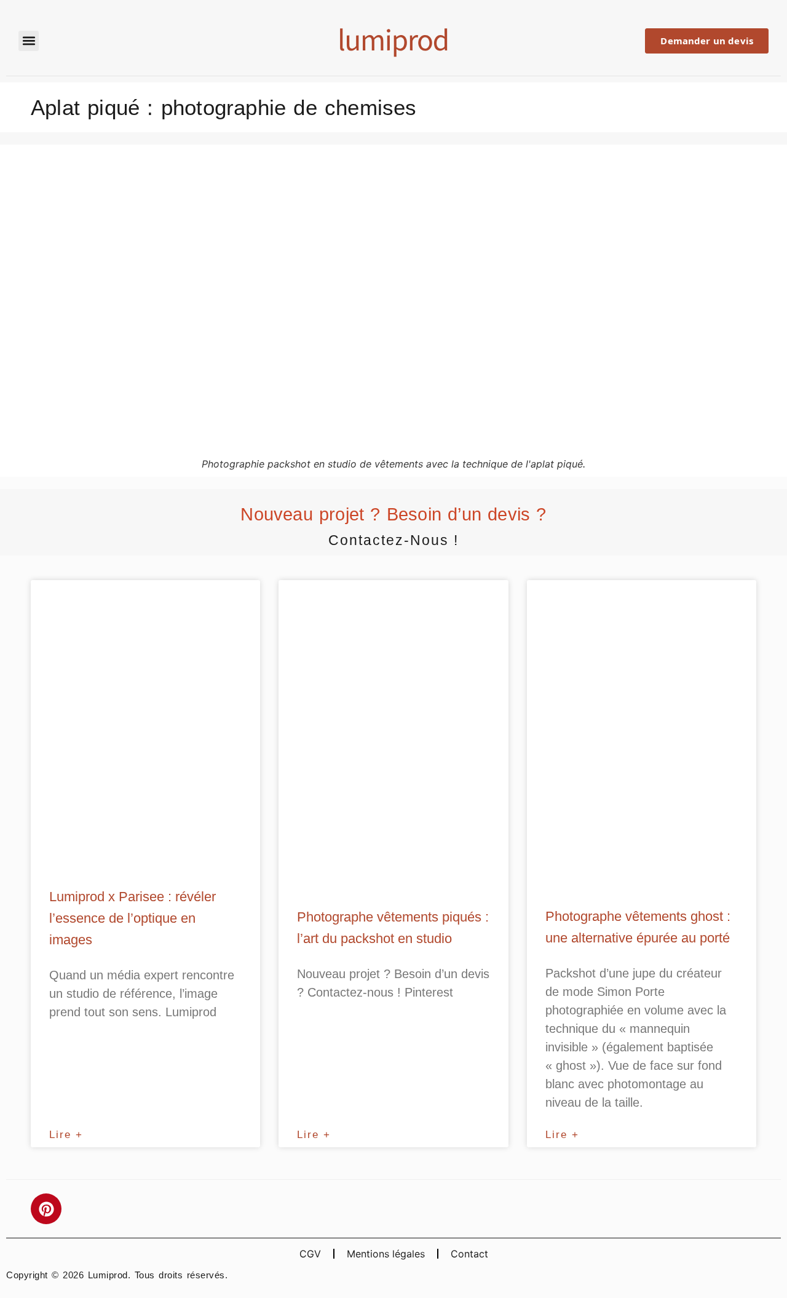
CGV (310, 1254)
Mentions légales (386, 1254)
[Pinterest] (46, 1208)
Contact (469, 1254)
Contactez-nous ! (393, 540)
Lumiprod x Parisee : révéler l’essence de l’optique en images (132, 918)
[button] (28, 41)
